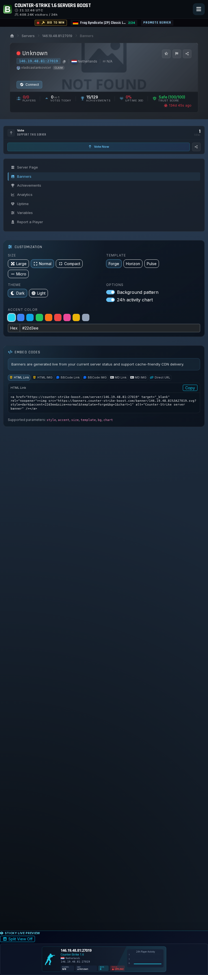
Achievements (29, 185)
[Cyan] (11, 317)
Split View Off (20, 939)
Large (21, 263)
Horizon (133, 263)
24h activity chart (135, 299)
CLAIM (58, 67)
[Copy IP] (63, 61)
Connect (32, 85)
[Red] (57, 317)
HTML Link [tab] (21, 377)
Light (41, 293)
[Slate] (85, 317)
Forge (114, 263)
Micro (21, 274)
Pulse (152, 263)
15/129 (92, 97)
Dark (20, 293)
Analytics (24, 194)
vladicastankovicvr (36, 67)
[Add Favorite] (166, 54)
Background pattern (137, 292)
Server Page (27, 167)
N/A (109, 61)
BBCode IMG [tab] (97, 377)
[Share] (187, 54)
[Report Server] (177, 54)
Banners (24, 176)
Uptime (23, 204)
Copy (190, 388)
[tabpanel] (104, 398)
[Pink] (67, 317)
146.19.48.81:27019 (57, 36)
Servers (28, 36)
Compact (72, 263)
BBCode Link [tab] (70, 377)
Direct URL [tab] (162, 377)
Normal (45, 263)
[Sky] (30, 317)
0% (129, 97)
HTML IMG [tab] (45, 377)
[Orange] (48, 317)
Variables (25, 212)
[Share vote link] (196, 147)
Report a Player (30, 222)
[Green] (39, 317)
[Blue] (20, 317)
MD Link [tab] (120, 377)
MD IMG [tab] (141, 377)
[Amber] (76, 317)
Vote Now (101, 147)
